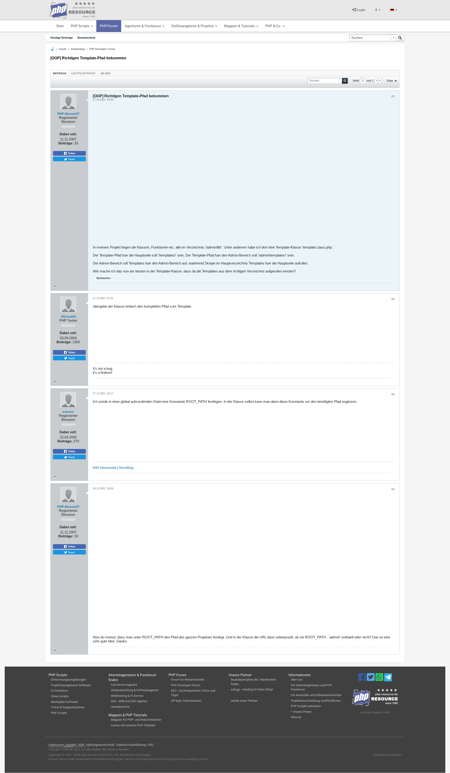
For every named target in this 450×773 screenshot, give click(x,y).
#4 (393, 489)
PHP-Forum (109, 26)
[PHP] (72, 9)
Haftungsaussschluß (100, 745)
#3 (393, 394)
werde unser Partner (244, 700)
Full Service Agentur (124, 684)
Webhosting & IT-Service (127, 696)
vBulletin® (68, 746)
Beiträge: (65, 143)
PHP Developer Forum (102, 49)
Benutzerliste (86, 37)
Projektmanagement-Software (71, 685)
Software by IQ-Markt (387, 755)
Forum (62, 49)
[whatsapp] (379, 679)
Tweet (71, 159)
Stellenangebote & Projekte (193, 26)
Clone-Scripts (60, 696)
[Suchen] (400, 37)
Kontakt (71, 745)
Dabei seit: (68, 134)
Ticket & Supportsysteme (67, 707)
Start (60, 26)
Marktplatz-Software (64, 702)
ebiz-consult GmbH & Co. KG (99, 755)
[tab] (59, 73)
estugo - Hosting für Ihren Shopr (252, 689)
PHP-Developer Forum (185, 685)
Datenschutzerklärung (131, 745)
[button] (378, 10)
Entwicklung (78, 49)
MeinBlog (126, 468)
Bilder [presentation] (105, 73)
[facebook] (362, 679)
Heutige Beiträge (61, 37)
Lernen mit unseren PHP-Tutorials (133, 725)
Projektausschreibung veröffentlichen (316, 700)
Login (360, 10)
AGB (81, 745)
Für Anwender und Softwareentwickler (316, 695)
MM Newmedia (104, 468)
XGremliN (68, 316)
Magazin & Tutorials (240, 26)
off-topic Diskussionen (186, 700)
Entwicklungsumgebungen (68, 679)
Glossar (296, 717)
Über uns (297, 679)
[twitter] (371, 679)
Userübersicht (120, 707)
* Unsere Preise (301, 711)
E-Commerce (59, 690)
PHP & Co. (273, 26)
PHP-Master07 (68, 114)
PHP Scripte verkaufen (306, 706)
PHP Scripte (80, 26)
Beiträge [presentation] (59, 73)
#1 (393, 96)
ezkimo (68, 412)
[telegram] (388, 678)
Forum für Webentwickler (187, 679)
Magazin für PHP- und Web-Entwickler (136, 719)
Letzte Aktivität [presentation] (83, 73)
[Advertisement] (233, 175)
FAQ (150, 745)
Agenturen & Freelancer (143, 26)
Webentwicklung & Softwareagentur (135, 690)
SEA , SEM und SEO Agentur (129, 701)
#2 (393, 299)
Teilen (71, 153)
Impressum (56, 745)
